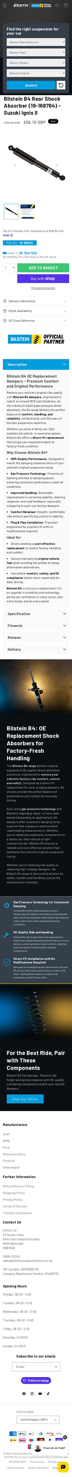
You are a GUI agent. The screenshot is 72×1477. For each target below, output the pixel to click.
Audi (6, 1134)
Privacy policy (37, 1462)
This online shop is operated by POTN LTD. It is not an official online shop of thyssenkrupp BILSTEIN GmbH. (36, 1457)
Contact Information (17, 1213)
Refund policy (55, 1462)
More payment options (43, 287)
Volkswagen (11, 1167)
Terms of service (15, 1467)
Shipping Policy (14, 1193)
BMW (6, 1140)
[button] (5, 5)
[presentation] (15, 165)
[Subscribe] (55, 1366)
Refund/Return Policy (18, 1186)
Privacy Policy (12, 1199)
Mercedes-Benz (14, 1154)
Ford (6, 1147)
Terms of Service (15, 1206)
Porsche (9, 1160)
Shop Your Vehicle (25, 1099)
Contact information (38, 1467)
